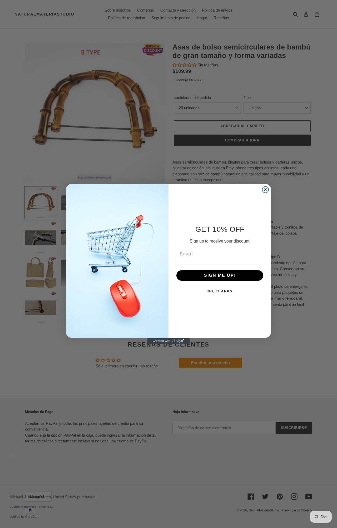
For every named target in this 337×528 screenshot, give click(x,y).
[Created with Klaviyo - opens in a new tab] (168, 341)
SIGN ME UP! (220, 275)
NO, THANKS (219, 291)
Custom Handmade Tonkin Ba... (31, 507)
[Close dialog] (265, 189)
